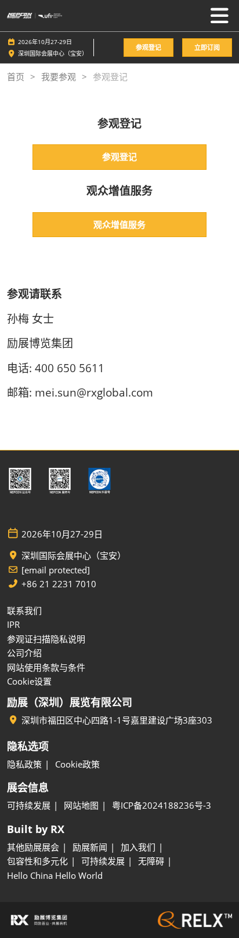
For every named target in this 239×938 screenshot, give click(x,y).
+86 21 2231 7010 (58, 584)
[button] (148, 47)
